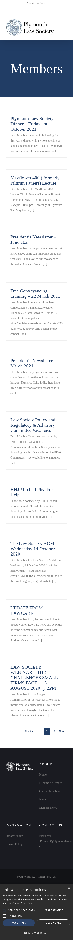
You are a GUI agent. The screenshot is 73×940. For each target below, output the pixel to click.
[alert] (36, 912)
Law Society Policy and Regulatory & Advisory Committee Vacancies (32, 425)
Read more (34, 903)
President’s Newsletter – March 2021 (33, 363)
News (42, 799)
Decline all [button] (53, 922)
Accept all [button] (19, 922)
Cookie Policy (14, 844)
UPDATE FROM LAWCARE (26, 610)
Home (43, 774)
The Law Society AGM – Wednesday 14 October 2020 (34, 548)
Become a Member (50, 782)
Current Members (49, 791)
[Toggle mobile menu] (65, 27)
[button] (4, 910)
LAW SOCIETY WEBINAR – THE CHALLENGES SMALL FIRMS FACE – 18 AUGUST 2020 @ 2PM (34, 678)
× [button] (68, 887)
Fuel (54, 876)
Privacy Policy (14, 835)
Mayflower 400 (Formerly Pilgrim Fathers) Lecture (35, 180)
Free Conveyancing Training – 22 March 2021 (35, 293)
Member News (48, 807)
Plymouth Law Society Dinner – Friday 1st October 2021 (32, 124)
